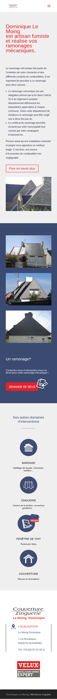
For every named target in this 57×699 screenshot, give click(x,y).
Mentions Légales (41, 694)
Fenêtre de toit (28, 538)
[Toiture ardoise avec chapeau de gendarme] (28, 267)
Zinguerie (28, 500)
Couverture (28, 573)
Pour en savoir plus (22, 168)
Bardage (28, 462)
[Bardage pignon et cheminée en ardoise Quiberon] (28, 342)
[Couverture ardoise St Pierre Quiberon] (28, 210)
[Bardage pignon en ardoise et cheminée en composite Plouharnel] (28, 304)
